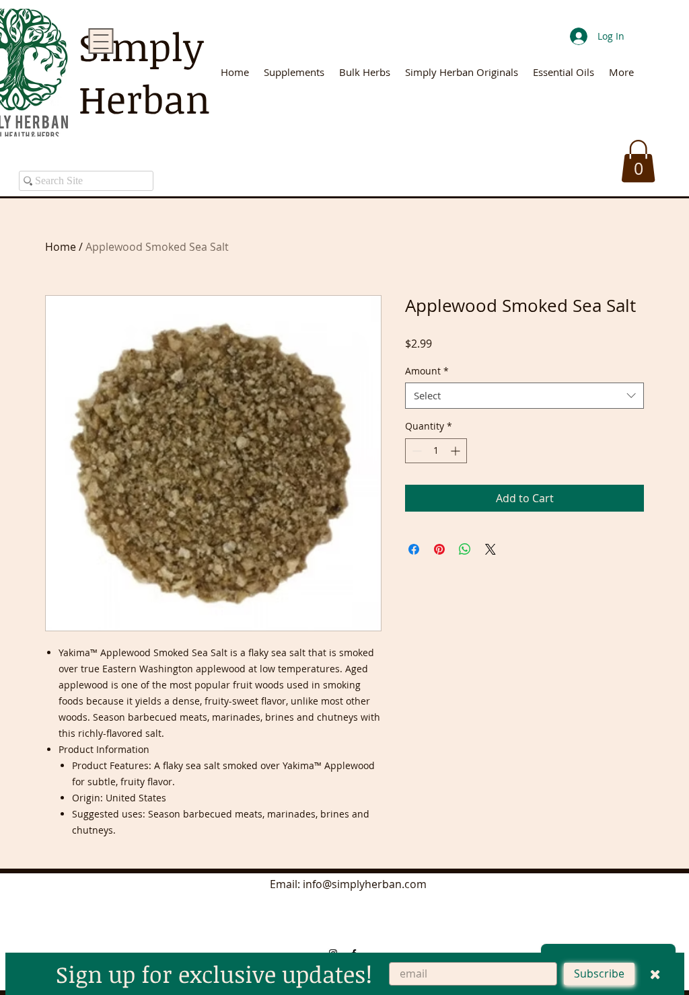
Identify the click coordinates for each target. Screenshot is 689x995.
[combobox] (524, 396)
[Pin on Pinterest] (439, 549)
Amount (427, 370)
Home (60, 246)
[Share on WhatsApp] (465, 549)
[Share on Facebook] (414, 549)
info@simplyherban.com (365, 884)
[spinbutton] (436, 451)
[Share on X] (490, 549)
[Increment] (456, 451)
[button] (638, 161)
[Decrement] (415, 451)
